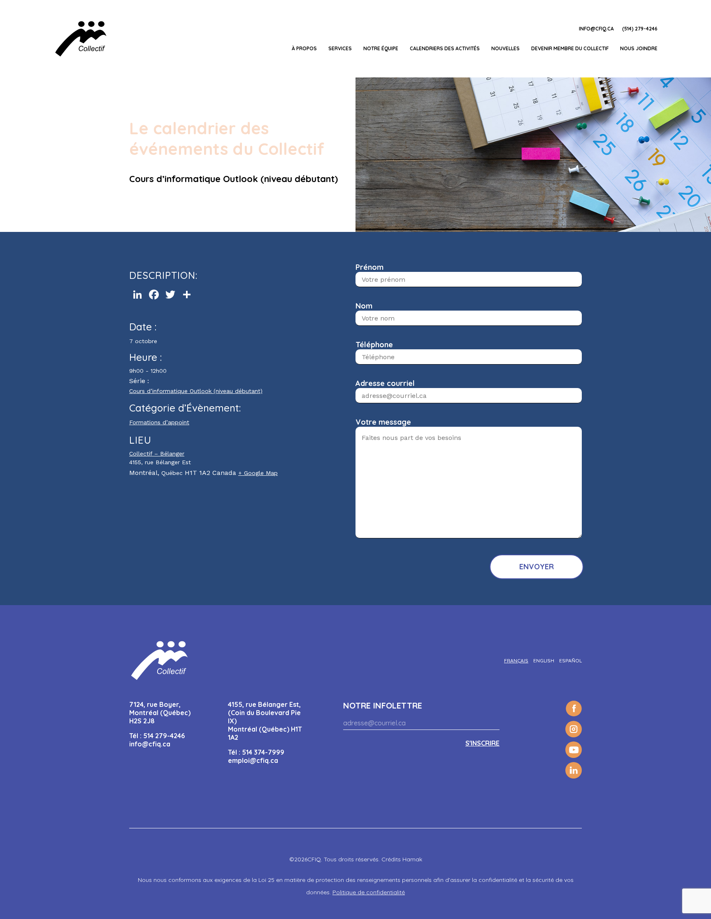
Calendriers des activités (445, 48)
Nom (364, 306)
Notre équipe (380, 48)
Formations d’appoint (159, 422)
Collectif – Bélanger (156, 453)
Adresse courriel (385, 383)
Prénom (369, 267)
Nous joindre (639, 48)
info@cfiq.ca (596, 29)
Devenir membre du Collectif (570, 48)
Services (340, 48)
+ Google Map (258, 473)
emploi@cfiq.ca (253, 760)
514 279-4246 (164, 736)
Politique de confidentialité (368, 892)
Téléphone (374, 344)
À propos (304, 48)
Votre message (383, 422)
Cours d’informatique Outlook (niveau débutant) (196, 391)
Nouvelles (505, 48)
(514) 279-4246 (640, 29)
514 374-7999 (263, 752)
